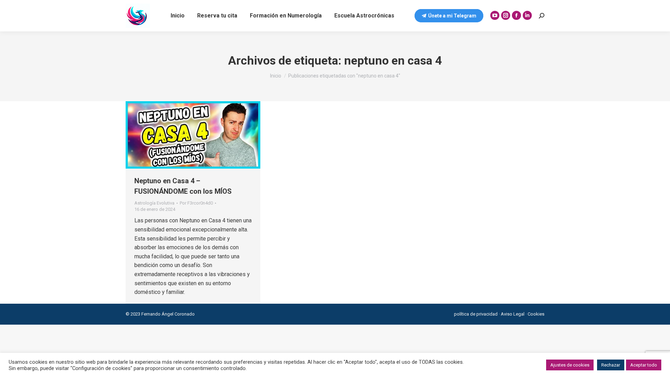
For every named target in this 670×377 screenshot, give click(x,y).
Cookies (536, 314)
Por (196, 203)
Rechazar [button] (610, 365)
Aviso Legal (512, 314)
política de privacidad (476, 314)
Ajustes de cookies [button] (569, 365)
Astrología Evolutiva (154, 203)
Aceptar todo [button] (643, 365)
